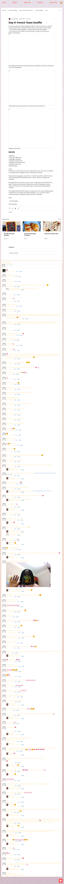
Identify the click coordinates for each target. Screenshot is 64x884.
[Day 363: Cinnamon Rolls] (52, 226)
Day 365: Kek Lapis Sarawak (9, 234)
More (46, 10)
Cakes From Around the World (25, 10)
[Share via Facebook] (9, 208)
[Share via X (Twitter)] (12, 208)
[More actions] (54, 19)
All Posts (4, 10)
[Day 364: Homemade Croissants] (32, 226)
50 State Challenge (39, 10)
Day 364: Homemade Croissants (30, 234)
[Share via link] (18, 208)
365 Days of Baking (13, 10)
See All (59, 219)
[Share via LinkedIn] (15, 208)
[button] (61, 2)
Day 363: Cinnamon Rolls (51, 233)
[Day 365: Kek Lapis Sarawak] (11, 226)
